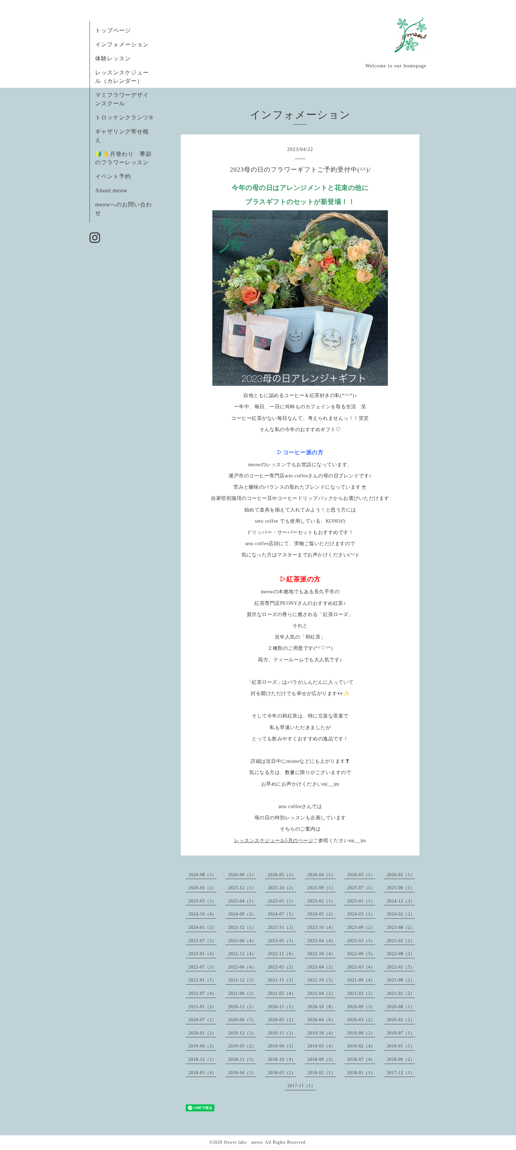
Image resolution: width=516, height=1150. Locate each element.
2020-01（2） (202, 1033)
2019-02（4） (361, 1046)
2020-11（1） (282, 1006)
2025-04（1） (242, 901)
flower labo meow (243, 1142)
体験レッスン (113, 58)
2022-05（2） (282, 967)
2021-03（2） (361, 993)
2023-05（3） (282, 940)
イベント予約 (113, 176)
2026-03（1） (361, 874)
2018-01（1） (361, 1072)
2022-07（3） (202, 967)
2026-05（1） (282, 874)
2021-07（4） (202, 993)
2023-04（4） (321, 940)
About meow (111, 190)
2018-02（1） (321, 1072)
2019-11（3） (282, 1033)
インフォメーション (122, 44)
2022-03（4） (361, 967)
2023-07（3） (202, 940)
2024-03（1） (361, 914)
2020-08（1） (401, 1006)
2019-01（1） (401, 1046)
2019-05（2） (242, 1046)
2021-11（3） (282, 980)
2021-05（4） (282, 993)
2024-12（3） (401, 901)
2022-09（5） (361, 953)
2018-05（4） (202, 1072)
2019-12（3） (242, 1033)
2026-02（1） (401, 874)
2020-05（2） (282, 1019)
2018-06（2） (401, 1059)
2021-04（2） (321, 993)
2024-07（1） (282, 914)
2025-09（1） (321, 887)
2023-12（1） (242, 927)
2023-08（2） (401, 927)
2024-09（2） (242, 914)
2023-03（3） (361, 940)
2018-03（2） (282, 1072)
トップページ (113, 30)
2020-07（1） (202, 1019)
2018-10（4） (282, 1059)
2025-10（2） (282, 887)
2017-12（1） (401, 1072)
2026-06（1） (242, 874)
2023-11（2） (282, 927)
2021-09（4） (361, 980)
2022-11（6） (282, 953)
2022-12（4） (242, 953)
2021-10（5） (321, 980)
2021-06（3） (242, 993)
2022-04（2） (321, 967)
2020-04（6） (321, 1019)
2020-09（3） (361, 1006)
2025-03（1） (282, 901)
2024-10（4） (202, 914)
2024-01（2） (202, 927)
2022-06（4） (242, 967)
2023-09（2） (361, 927)
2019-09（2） (361, 1033)
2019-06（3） (202, 1046)
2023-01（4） (202, 953)
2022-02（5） (401, 967)
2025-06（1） (401, 887)
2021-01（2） (202, 1006)
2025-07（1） (361, 887)
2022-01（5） (202, 980)
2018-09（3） (321, 1059)
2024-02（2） (401, 914)
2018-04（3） (242, 1072)
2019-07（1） (401, 1033)
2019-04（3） (282, 1046)
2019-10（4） (321, 1033)
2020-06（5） (242, 1019)
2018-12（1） (202, 1059)
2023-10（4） (321, 927)
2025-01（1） (361, 901)
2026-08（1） (202, 874)
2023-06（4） (242, 940)
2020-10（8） (321, 1006)
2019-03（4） (321, 1046)
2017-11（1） (301, 1085)
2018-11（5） (242, 1059)
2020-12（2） (242, 1006)
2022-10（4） (321, 953)
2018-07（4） (361, 1059)
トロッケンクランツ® (124, 117)
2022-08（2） (401, 953)
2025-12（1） (242, 887)
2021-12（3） (242, 980)
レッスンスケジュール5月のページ (273, 840)
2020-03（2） (361, 1019)
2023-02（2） (401, 940)
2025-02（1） (321, 901)
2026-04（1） (321, 874)
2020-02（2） (401, 1019)
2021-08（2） (401, 980)
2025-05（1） (202, 901)
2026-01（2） (202, 887)
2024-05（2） (321, 914)
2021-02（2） (401, 993)
